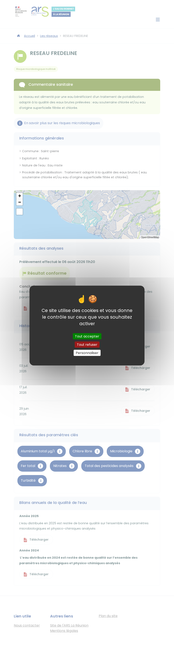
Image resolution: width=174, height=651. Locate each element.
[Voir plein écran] (19, 211)
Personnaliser (87, 352)
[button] (19, 196)
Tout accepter (87, 336)
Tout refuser (87, 344)
